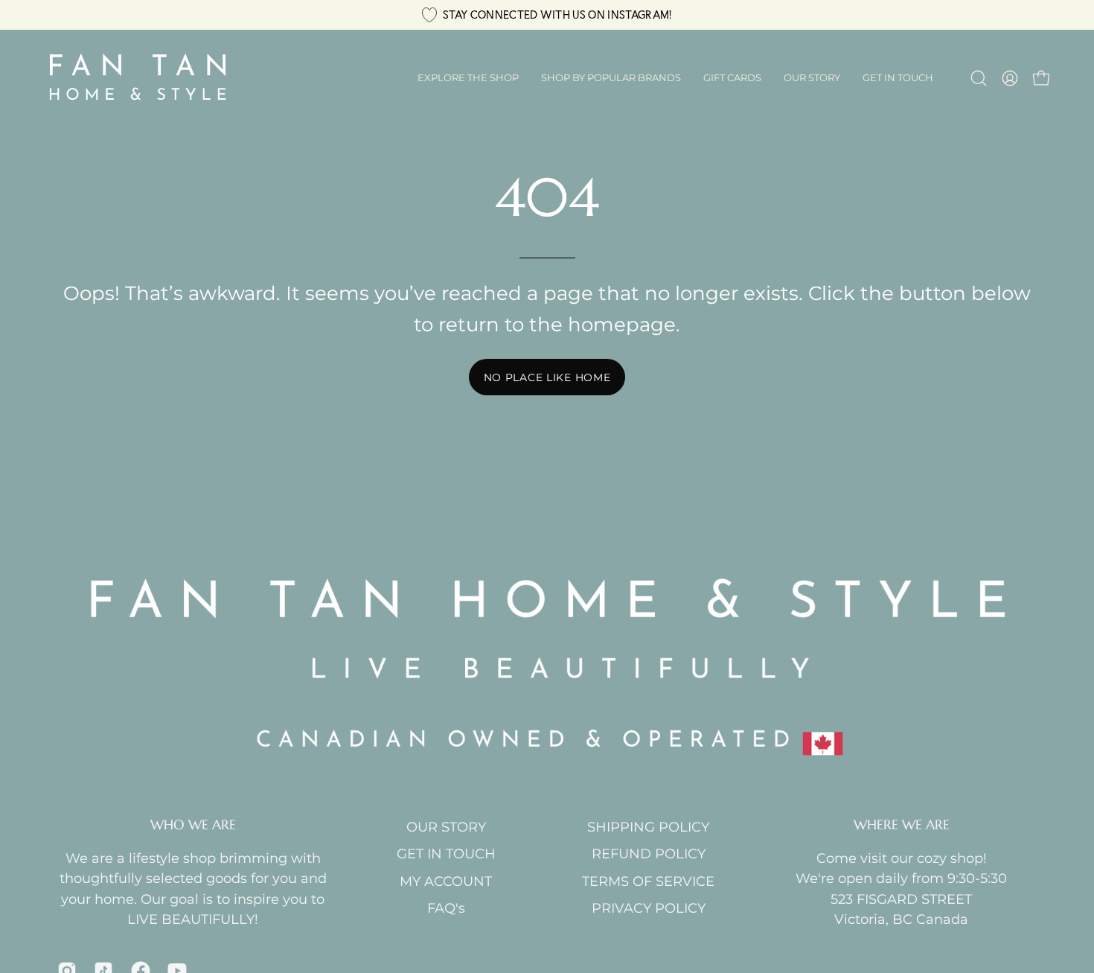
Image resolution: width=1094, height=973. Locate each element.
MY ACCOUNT (446, 881)
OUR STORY (446, 827)
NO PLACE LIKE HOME (547, 377)
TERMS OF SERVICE (648, 881)
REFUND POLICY (649, 853)
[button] (611, 78)
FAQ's (446, 908)
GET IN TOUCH (446, 853)
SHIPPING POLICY (648, 827)
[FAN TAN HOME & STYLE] (138, 78)
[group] (547, 15)
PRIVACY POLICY (649, 908)
